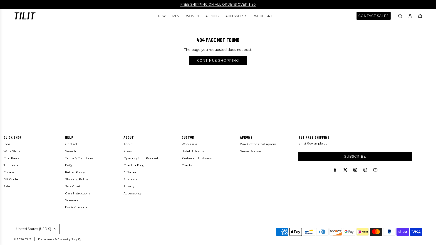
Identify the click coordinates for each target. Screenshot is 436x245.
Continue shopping (218, 61)
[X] (345, 171)
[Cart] (420, 16)
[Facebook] (335, 171)
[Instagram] (355, 171)
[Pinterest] (365, 171)
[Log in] (410, 16)
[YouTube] (375, 171)
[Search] (400, 16)
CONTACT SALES (373, 16)
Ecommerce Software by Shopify (59, 239)
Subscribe (355, 156)
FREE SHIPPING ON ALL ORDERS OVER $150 (218, 4)
